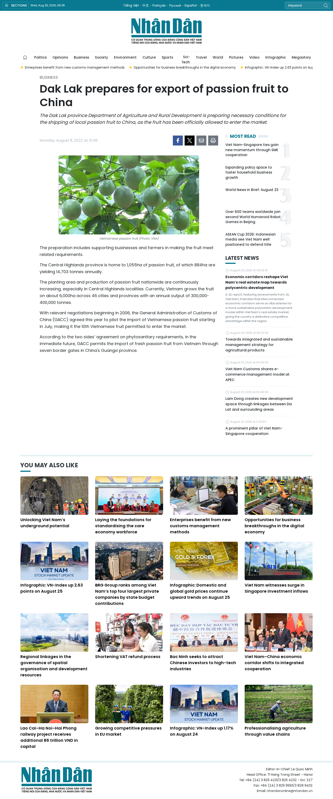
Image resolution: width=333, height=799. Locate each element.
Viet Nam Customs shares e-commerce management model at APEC (257, 374)
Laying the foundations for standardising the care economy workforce (123, 526)
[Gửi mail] (201, 140)
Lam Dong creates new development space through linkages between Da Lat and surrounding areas (259, 404)
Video (254, 57)
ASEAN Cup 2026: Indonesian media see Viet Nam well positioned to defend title (250, 239)
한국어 (205, 5)
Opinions (60, 57)
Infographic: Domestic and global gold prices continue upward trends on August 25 (200, 591)
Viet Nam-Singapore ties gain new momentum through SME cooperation (252, 149)
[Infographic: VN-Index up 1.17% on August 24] (204, 704)
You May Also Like (49, 465)
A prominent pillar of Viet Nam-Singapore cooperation (253, 431)
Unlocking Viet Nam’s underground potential (44, 523)
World (218, 57)
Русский (175, 5)
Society (101, 57)
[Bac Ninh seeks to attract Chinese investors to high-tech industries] (204, 632)
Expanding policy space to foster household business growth (248, 172)
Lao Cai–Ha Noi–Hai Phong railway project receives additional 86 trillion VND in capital (49, 737)
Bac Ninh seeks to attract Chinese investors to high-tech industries (203, 663)
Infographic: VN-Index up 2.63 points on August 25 (51, 588)
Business (81, 57)
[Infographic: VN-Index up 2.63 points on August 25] (54, 561)
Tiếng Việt (131, 5)
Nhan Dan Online (166, 31)
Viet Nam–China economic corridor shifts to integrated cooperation (274, 663)
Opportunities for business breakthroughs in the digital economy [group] (185, 67)
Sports (167, 57)
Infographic (275, 57)
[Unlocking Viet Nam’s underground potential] (54, 495)
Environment (125, 57)
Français (159, 5)
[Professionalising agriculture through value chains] (279, 704)
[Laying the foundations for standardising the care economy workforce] (129, 495)
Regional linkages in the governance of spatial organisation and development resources (53, 666)
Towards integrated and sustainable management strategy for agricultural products (259, 345)
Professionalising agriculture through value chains (275, 731)
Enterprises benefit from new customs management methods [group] (75, 67)
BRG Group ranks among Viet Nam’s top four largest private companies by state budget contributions (127, 594)
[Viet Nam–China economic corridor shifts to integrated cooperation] (279, 632)
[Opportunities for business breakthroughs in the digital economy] (279, 495)
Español (191, 5)
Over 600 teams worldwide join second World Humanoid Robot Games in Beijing (253, 216)
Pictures (236, 57)
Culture (149, 57)
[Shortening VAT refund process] (129, 632)
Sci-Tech (185, 59)
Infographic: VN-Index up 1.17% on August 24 (202, 731)
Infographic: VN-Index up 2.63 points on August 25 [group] (284, 67)
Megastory (301, 57)
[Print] (213, 140)
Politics (40, 57)
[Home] (25, 57)
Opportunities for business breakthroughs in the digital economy (274, 526)
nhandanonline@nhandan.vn (290, 791)
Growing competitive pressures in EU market (128, 731)
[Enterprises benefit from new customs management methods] (204, 495)
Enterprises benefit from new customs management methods (200, 526)
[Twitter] (190, 140)
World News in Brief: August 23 (251, 189)
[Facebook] (178, 140)
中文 (145, 5)
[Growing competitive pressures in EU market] (129, 704)
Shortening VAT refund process (127, 656)
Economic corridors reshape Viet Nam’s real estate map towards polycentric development (256, 282)
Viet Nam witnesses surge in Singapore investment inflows (276, 588)
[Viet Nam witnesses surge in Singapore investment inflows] (279, 561)
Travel (201, 57)
